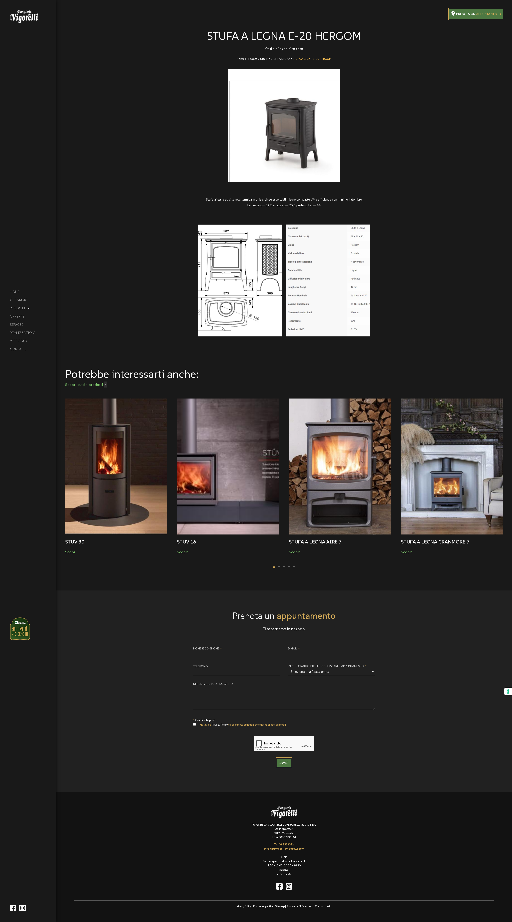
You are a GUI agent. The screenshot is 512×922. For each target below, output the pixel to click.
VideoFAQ (18, 341)
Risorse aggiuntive (263, 906)
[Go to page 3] (284, 567)
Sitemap (280, 906)
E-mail (294, 648)
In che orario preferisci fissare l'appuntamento (327, 666)
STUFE (264, 59)
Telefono (200, 666)
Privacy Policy (220, 724)
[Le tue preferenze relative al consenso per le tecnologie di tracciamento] (508, 691)
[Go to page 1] (274, 567)
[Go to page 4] (289, 567)
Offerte (17, 316)
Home (15, 292)
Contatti (18, 349)
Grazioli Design (323, 906)
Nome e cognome (207, 648)
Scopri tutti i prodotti (84, 384)
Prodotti (18, 308)
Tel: (284, 844)
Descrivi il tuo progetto (213, 684)
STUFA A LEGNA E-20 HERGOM (312, 59)
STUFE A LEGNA (281, 59)
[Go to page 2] (279, 567)
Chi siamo (19, 300)
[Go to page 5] (294, 567)
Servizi (16, 325)
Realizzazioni (22, 333)
